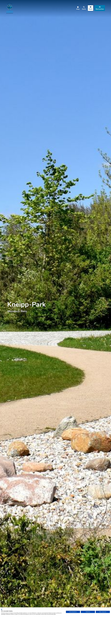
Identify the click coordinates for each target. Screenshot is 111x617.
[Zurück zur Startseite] (9, 8)
